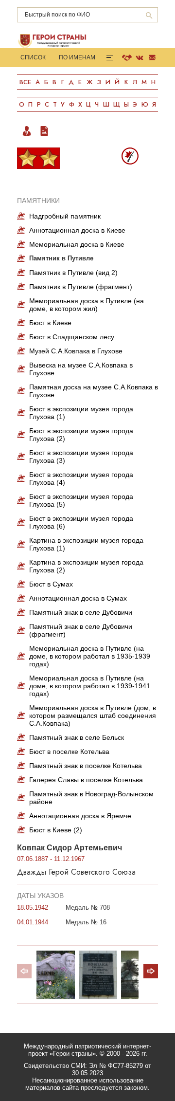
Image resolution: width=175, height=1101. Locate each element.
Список (33, 57)
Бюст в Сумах (51, 584)
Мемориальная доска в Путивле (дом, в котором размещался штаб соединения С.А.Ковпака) (92, 715)
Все (25, 82)
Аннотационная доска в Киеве (77, 230)
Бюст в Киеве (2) (55, 830)
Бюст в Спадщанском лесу (71, 337)
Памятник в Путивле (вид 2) (73, 272)
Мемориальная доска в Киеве (76, 244)
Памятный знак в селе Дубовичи (80, 612)
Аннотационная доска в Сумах (78, 598)
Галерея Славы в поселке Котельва (86, 780)
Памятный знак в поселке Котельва (85, 766)
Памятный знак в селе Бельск (76, 737)
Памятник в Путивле (61, 258)
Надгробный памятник (65, 216)
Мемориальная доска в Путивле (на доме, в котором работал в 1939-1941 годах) (89, 685)
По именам (77, 57)
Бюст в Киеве (50, 323)
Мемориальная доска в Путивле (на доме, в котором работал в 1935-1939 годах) (89, 656)
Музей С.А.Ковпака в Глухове (75, 351)
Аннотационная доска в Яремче (80, 816)
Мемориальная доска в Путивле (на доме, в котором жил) (86, 304)
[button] (150, 971)
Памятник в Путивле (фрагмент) (80, 287)
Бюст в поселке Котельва (69, 751)
